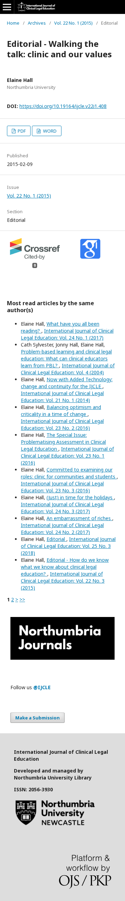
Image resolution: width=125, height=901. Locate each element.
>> (22, 599)
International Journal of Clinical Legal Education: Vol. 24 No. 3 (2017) (62, 508)
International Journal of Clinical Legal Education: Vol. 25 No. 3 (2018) (68, 546)
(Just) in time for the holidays (80, 497)
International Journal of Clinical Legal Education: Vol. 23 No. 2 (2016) (62, 424)
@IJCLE (42, 687)
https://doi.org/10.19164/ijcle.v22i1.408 (63, 106)
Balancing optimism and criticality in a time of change (61, 410)
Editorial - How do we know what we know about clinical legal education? (65, 567)
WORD (49, 131)
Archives (37, 23)
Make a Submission (37, 718)
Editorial (56, 539)
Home (13, 23)
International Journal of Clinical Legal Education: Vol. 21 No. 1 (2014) (62, 396)
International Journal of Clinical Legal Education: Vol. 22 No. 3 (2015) (63, 580)
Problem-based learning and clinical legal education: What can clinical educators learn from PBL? (66, 358)
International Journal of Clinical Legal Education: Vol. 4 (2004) (68, 369)
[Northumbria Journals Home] (62, 657)
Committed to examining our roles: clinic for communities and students (69, 473)
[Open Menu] (7, 7)
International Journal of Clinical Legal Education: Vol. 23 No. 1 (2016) (67, 455)
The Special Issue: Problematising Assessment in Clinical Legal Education (63, 442)
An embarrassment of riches (79, 518)
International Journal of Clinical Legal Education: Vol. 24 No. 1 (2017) (67, 334)
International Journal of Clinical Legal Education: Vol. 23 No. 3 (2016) (62, 487)
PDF (21, 131)
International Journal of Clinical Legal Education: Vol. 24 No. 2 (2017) (62, 528)
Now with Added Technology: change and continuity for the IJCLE (66, 383)
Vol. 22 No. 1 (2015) (73, 23)
